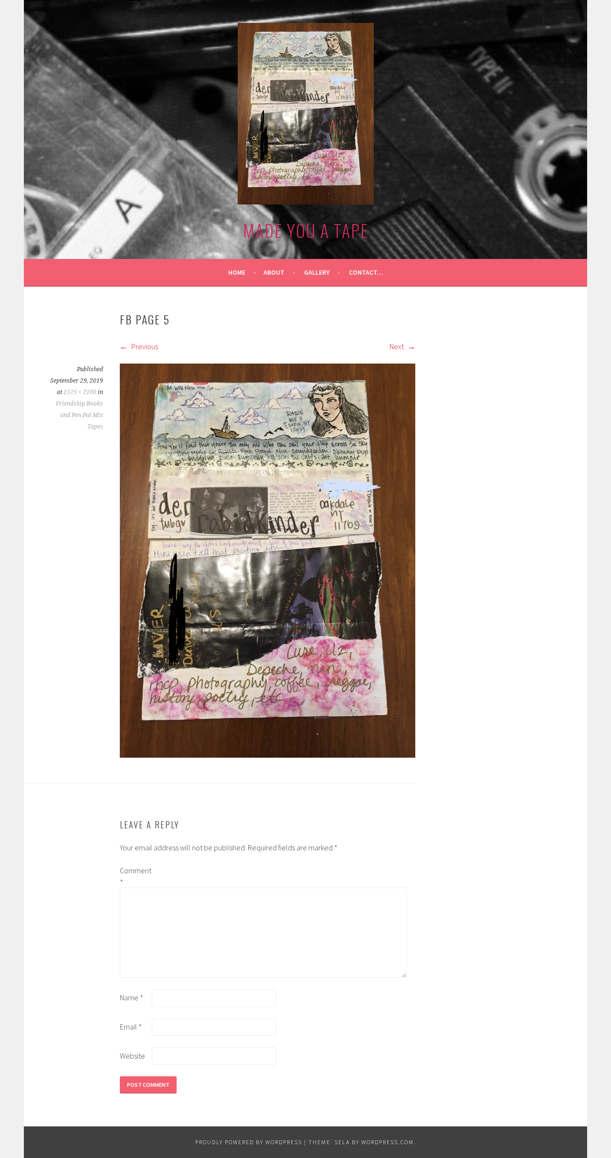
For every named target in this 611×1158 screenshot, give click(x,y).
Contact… (366, 272)
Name (131, 997)
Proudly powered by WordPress (248, 1142)
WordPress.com (387, 1142)
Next (397, 346)
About (273, 272)
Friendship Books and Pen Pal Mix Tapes (79, 415)
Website (132, 1056)
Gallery (316, 272)
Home (236, 272)
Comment (135, 876)
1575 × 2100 (79, 392)
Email (131, 1026)
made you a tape (306, 230)
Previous (144, 346)
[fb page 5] (267, 755)
